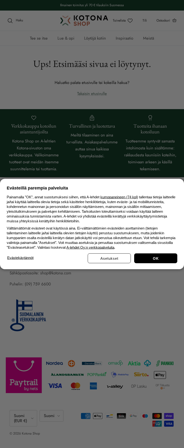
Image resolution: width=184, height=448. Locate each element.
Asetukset (109, 258)
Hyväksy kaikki (155, 258)
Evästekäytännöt (20, 258)
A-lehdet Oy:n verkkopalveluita (90, 247)
